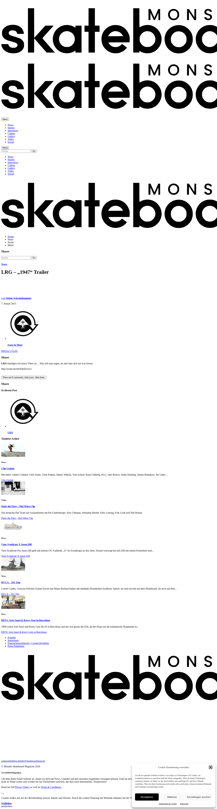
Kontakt (12, 637)
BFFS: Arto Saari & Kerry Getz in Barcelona (25, 620)
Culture (11, 133)
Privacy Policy (22, 787)
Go (34, 151)
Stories (11, 127)
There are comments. (24, 377)
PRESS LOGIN (9, 351)
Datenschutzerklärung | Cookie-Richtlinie (28, 643)
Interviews (13, 130)
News (11, 125)
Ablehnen (172, 797)
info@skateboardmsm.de (32, 761)
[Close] (2, 793)
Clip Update (7, 468)
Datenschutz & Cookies (168, 804)
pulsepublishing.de (10, 761)
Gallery (11, 136)
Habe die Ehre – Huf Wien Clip (18, 506)
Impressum (184, 804)
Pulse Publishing (16, 646)
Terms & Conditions (51, 787)
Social (11, 142)
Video (11, 139)
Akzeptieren (147, 797)
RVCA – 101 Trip (10, 582)
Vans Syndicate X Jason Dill (16, 544)
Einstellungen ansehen (198, 797)
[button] (210, 767)
